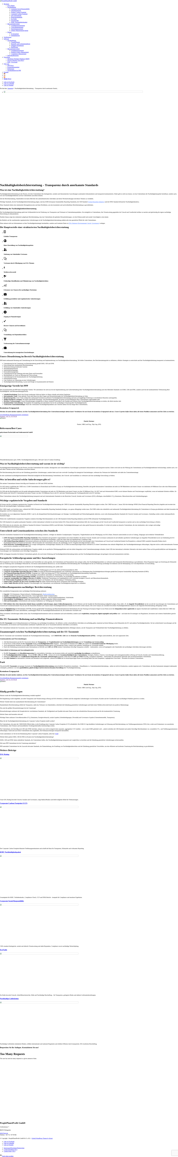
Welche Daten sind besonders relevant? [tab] (11, 714)
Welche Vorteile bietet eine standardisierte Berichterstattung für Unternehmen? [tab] (23, 702)
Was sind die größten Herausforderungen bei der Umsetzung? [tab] (18, 708)
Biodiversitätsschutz (49, 594)
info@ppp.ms (4, 1133)
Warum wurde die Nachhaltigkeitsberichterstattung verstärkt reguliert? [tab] (20, 695)
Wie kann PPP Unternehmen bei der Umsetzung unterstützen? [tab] (18, 743)
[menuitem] (91, 19)
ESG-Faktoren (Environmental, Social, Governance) (84, 223)
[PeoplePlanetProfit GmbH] (8, 1)
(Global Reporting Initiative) (96, 202)
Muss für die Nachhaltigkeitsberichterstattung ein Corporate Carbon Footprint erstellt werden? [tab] (27, 721)
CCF (56, 734)
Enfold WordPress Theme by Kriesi (42, 1138)
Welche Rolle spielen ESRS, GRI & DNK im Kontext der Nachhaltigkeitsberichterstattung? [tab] (27, 737)
